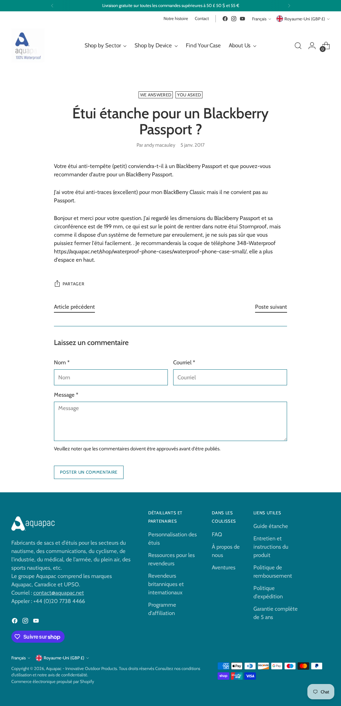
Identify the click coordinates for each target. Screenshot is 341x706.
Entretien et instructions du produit (270, 546)
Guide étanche (270, 526)
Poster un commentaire (89, 472)
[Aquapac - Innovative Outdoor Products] (28, 45)
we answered (155, 94)
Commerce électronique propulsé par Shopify (52, 681)
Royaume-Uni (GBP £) (304, 18)
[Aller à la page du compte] (312, 45)
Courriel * (184, 362)
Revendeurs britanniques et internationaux (166, 584)
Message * (66, 394)
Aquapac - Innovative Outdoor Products (81, 668)
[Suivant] (289, 5)
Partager (73, 283)
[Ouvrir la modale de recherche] (298, 45)
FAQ (217, 534)
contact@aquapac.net (58, 592)
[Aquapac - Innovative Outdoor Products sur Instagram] (234, 19)
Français (259, 18)
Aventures (223, 567)
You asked (189, 94)
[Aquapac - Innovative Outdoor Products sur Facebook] (225, 19)
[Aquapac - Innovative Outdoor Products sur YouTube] (242, 19)
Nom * (62, 362)
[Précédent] (52, 5)
